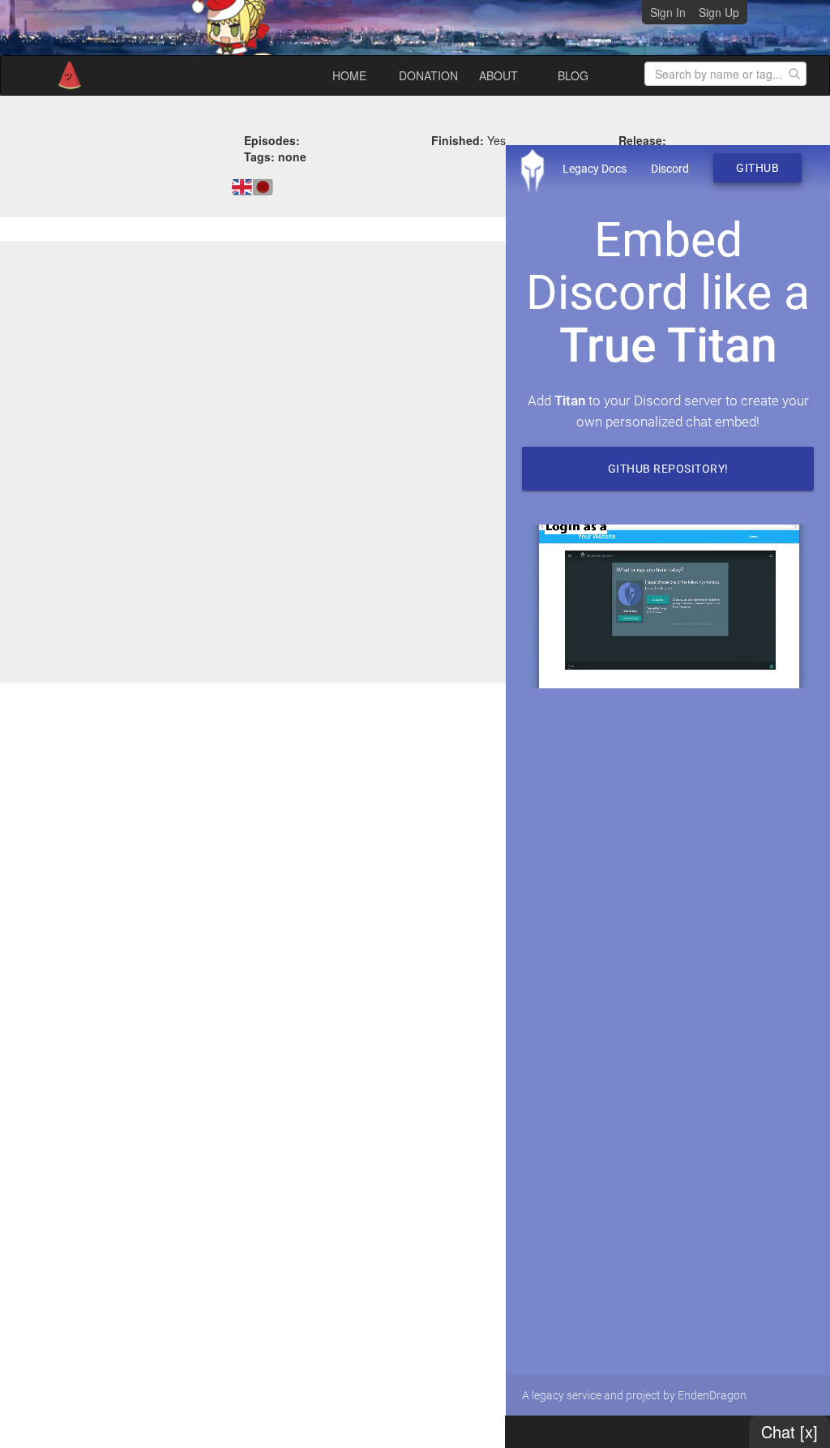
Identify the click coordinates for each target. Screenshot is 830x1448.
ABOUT (498, 75)
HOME (349, 75)
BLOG (573, 75)
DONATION (428, 75)
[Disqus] (415, 460)
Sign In (668, 12)
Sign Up (719, 12)
